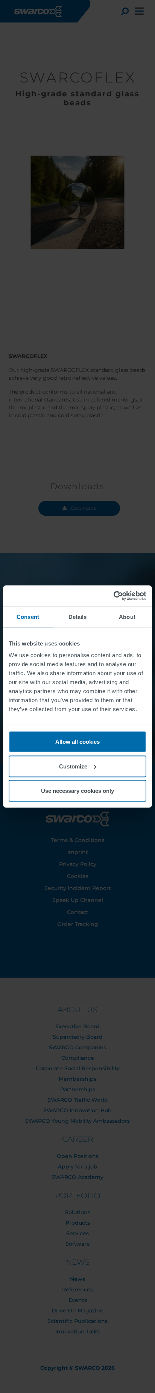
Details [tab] (77, 616)
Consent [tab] (28, 616)
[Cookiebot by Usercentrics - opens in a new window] (113, 596)
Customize (73, 766)
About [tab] (127, 616)
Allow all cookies (77, 741)
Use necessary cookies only (77, 791)
